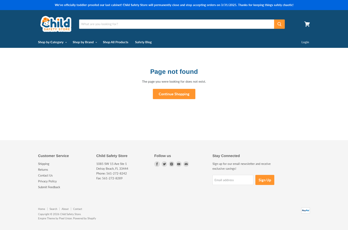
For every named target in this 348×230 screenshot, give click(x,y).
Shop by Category (51, 42)
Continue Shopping (174, 94)
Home (41, 208)
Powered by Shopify (84, 218)
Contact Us (45, 175)
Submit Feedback (49, 187)
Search (53, 208)
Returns (43, 169)
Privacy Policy (47, 181)
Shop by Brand (83, 42)
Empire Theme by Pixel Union (55, 218)
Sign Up (265, 180)
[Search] (279, 24)
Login (305, 42)
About (65, 208)
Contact (77, 208)
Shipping (43, 163)
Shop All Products (115, 42)
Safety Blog (143, 42)
